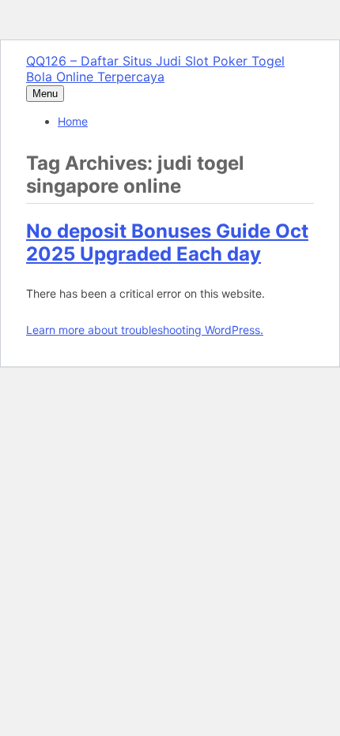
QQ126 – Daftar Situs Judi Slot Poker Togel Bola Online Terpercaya (155, 68)
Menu (45, 94)
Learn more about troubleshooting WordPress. (144, 329)
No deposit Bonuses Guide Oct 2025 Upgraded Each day (167, 242)
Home (73, 121)
